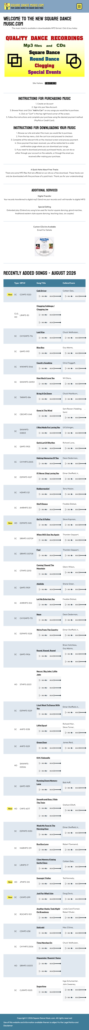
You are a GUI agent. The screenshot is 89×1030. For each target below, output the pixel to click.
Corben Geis (68, 290)
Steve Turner (68, 727)
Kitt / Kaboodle (43, 758)
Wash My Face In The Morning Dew (46, 827)
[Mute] (53, 296)
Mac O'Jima (68, 927)
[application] (49, 296)
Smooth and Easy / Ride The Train (47, 801)
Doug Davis (68, 893)
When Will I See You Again (48, 534)
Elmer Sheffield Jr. (70, 473)
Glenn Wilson (68, 567)
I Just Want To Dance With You (48, 707)
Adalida (40, 584)
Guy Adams (68, 347)
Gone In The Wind (44, 410)
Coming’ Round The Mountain (45, 567)
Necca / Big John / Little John (47, 673)
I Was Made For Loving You (48, 427)
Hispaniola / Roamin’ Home (49, 958)
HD (15, 317)
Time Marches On (44, 942)
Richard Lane (68, 442)
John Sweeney (69, 984)
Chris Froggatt (69, 363)
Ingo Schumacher (70, 981)
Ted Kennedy (68, 878)
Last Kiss (40, 332)
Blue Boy (40, 347)
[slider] (57, 296)
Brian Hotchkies (69, 645)
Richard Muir (68, 724)
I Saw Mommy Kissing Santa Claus (46, 861)
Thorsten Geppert (70, 534)
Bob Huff (66, 782)
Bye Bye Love (43, 844)
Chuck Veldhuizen (70, 332)
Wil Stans (67, 378)
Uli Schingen (68, 427)
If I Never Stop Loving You (48, 473)
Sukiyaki (40, 927)
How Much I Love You (46, 378)
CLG (16, 313)
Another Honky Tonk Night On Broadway (48, 910)
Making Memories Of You (48, 458)
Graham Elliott (69, 805)
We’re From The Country (47, 629)
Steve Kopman (69, 519)
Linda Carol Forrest (71, 909)
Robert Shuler (68, 912)
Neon (39, 614)
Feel (38, 550)
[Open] (79, 6)
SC (15, 294)
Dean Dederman (70, 458)
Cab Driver (42, 290)
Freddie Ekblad (69, 504)
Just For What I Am (45, 893)
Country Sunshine (44, 363)
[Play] (39, 296)
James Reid (68, 742)
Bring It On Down (44, 393)
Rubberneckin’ (43, 488)
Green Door (42, 742)
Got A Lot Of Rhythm (46, 442)
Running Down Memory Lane (47, 782)
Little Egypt (42, 725)
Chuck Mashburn (70, 393)
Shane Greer (68, 584)
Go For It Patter (43, 519)
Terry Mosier (68, 488)
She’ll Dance (42, 504)
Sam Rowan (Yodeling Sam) (72, 410)
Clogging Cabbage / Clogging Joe (45, 308)
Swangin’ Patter (44, 878)
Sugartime (41, 986)
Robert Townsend (70, 844)
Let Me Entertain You (46, 599)
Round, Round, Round (46, 650)
